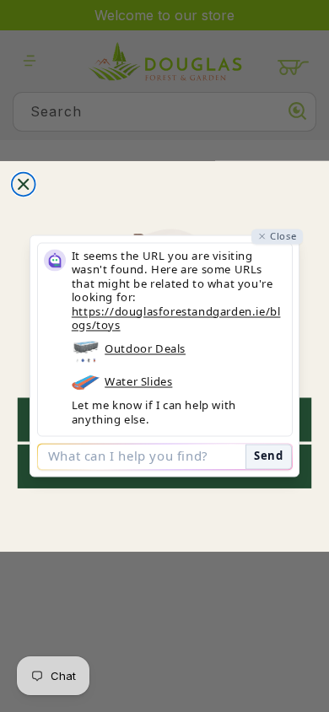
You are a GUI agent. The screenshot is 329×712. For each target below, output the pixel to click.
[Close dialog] (23, 184)
